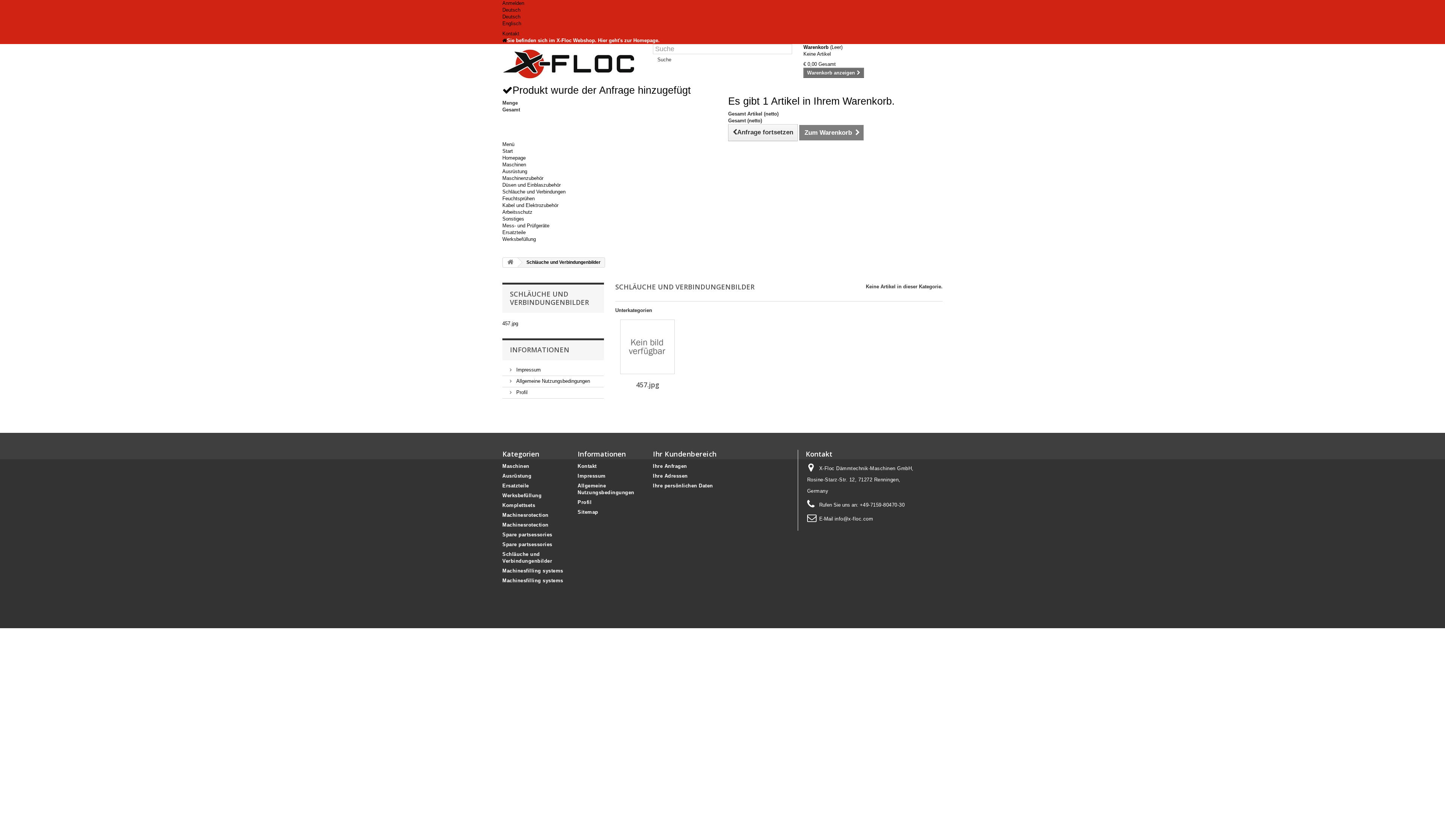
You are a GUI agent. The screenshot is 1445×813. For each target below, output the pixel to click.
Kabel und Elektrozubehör (530, 205)
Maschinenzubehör (522, 178)
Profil (521, 392)
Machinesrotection (525, 515)
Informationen (539, 349)
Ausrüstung (514, 171)
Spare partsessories (527, 534)
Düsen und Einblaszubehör (531, 185)
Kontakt (510, 34)
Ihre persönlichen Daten (683, 486)
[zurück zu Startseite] (510, 262)
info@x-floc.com (854, 519)
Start (507, 151)
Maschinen (514, 164)
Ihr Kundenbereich (685, 453)
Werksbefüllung (519, 239)
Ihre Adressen (670, 476)
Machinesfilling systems (532, 571)
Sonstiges (513, 219)
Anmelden (513, 3)
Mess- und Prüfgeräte (525, 225)
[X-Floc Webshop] (572, 64)
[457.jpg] (647, 347)
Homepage (514, 158)
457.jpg (510, 323)
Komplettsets (518, 505)
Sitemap (588, 512)
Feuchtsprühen (518, 198)
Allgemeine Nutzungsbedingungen (552, 381)
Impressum (528, 370)
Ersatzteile (514, 232)
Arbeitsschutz (517, 212)
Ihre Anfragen (670, 466)
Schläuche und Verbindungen (534, 192)
